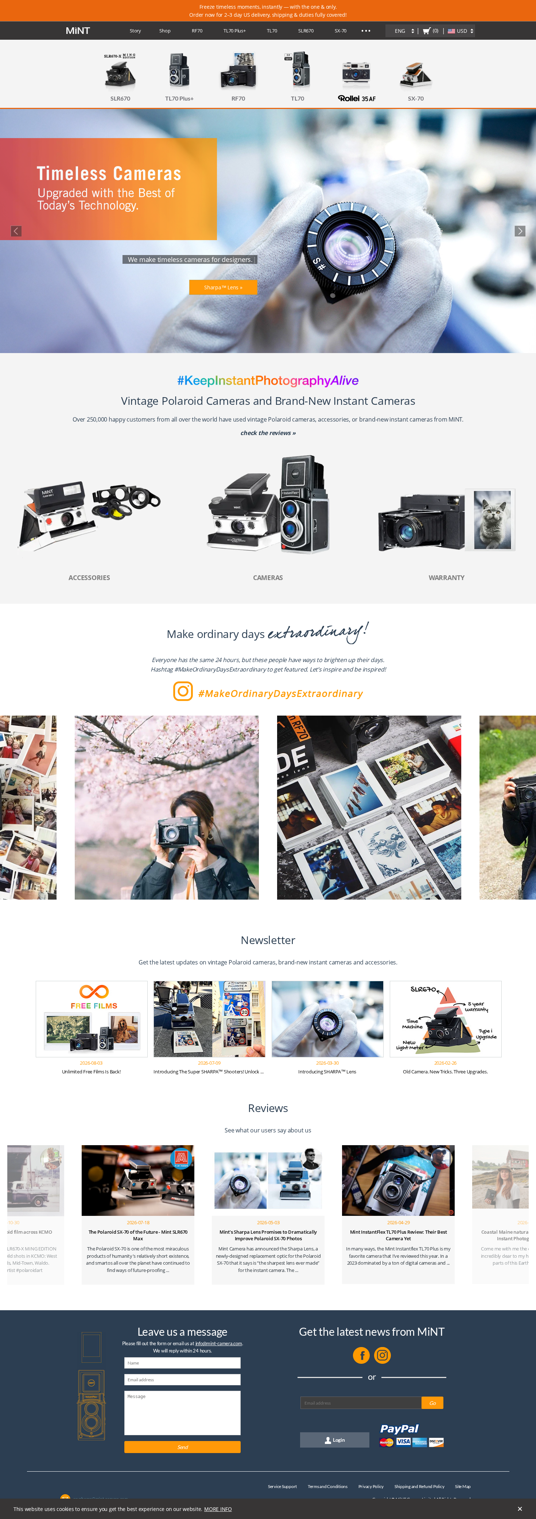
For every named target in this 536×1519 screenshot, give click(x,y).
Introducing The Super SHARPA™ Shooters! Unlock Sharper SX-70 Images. (230, 1071)
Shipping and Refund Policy (419, 1486)
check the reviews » (267, 433)
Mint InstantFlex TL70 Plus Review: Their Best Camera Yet (398, 1235)
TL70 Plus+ (235, 30)
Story (135, 30)
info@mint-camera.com (218, 1343)
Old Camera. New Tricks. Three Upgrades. (445, 1071)
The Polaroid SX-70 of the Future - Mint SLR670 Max (138, 1235)
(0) (435, 30)
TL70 (272, 30)
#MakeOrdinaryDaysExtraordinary (220, 669)
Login (339, 1440)
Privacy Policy (371, 1486)
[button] (28, 808)
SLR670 (306, 30)
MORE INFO (218, 1509)
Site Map (463, 1486)
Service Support (282, 1486)
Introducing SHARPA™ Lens (327, 1071)
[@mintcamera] (382, 1362)
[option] (167, 808)
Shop (164, 30)
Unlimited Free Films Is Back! (91, 1071)
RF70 (197, 30)
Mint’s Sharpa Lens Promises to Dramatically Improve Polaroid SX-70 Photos (268, 1235)
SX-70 (340, 30)
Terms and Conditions (327, 1486)
